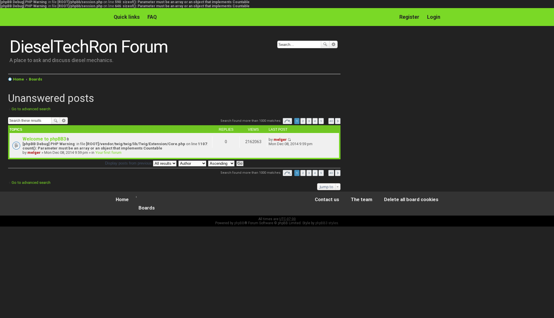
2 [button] (303, 121)
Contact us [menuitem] (327, 199)
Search (325, 44)
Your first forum (108, 152)
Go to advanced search (31, 109)
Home (18, 79)
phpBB (239, 223)
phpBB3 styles (326, 223)
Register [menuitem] (409, 17)
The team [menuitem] (361, 199)
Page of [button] (287, 121)
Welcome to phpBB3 (44, 139)
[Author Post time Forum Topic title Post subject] (192, 163)
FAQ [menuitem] (152, 17)
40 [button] (331, 121)
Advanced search (333, 44)
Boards (35, 79)
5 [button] (321, 121)
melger (34, 152)
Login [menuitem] (433, 17)
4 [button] (315, 121)
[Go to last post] (289, 139)
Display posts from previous (129, 163)
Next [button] (337, 121)
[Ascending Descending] (221, 163)
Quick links (127, 17)
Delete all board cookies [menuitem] (411, 199)
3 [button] (309, 121)
